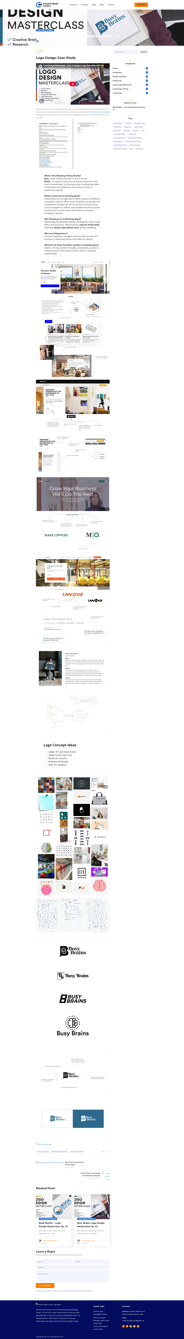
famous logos (138, 127)
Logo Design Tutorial (45, 30)
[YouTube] (134, 1326)
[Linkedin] (130, 1326)
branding (128, 123)
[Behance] (138, 1326)
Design (115, 68)
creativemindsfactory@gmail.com (133, 1321)
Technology (117, 93)
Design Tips (117, 81)
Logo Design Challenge (135, 138)
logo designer (118, 141)
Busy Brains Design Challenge (100, 112)
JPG (143, 131)
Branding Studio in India (101, 1321)
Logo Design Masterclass (59, 1151)
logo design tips (135, 145)
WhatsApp (141, 5)
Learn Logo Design (42, 1151)
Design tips (127, 127)
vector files (139, 149)
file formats (117, 131)
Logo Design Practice (120, 145)
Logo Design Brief (119, 138)
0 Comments (60, 41)
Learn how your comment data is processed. (78, 1291)
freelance (136, 131)
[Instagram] (123, 1326)
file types (127, 131)
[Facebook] (127, 1326)
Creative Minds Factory (47, 41)
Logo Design (132, 134)
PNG (131, 149)
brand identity (118, 123)
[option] (53, 1220)
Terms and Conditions (100, 1326)
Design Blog (117, 72)
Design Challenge (119, 77)
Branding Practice (139, 123)
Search (144, 52)
